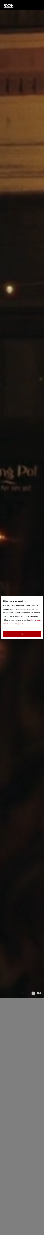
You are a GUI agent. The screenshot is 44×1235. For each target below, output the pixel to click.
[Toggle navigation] (37, 5)
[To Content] (22, 994)
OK (22, 634)
